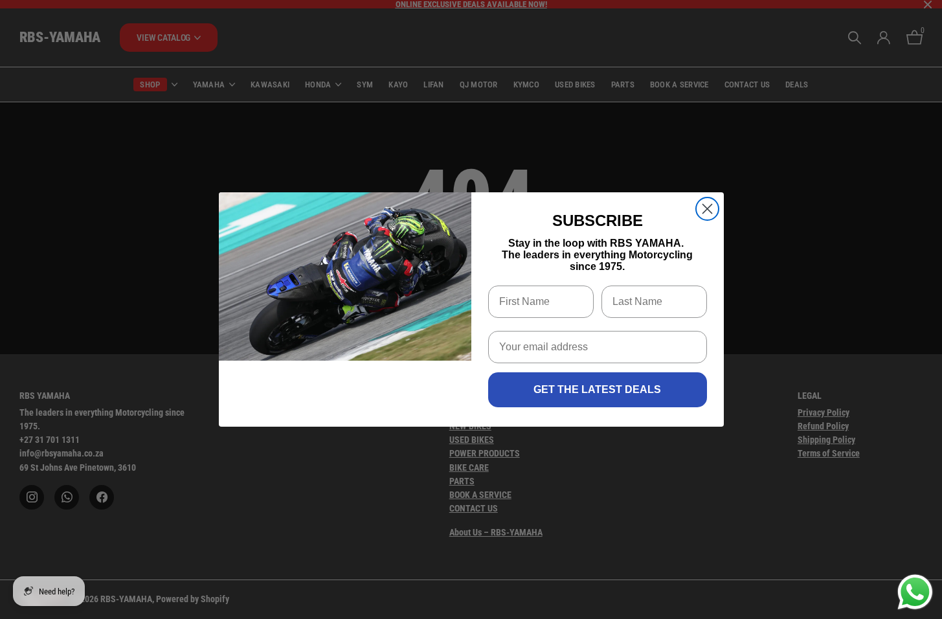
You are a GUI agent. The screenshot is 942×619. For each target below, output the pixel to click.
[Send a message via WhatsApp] (915, 592)
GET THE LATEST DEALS (597, 389)
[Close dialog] (707, 208)
